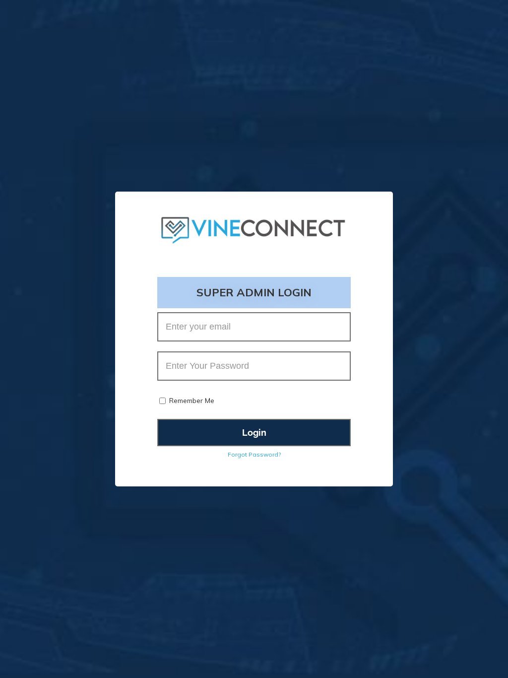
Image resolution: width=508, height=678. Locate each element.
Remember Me (191, 400)
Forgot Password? (254, 454)
